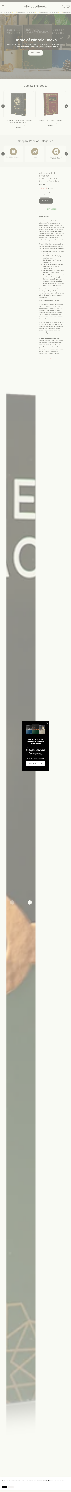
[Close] (47, 723)
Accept (4, 1487)
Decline (11, 1487)
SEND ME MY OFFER (35, 763)
